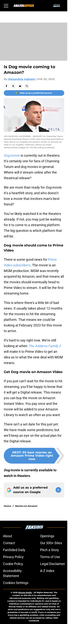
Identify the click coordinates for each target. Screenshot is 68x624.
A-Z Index (47, 571)
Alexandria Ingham (21, 79)
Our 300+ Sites (51, 543)
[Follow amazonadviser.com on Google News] (58, 490)
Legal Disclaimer (52, 564)
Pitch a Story (49, 550)
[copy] (26, 86)
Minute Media (25, 592)
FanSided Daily (14, 550)
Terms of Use (50, 557)
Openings (47, 536)
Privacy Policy (13, 557)
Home (7, 506)
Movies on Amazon (26, 506)
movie (12, 155)
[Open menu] (6, 5)
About (7, 536)
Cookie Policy (13, 564)
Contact (9, 543)
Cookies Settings (15, 583)
